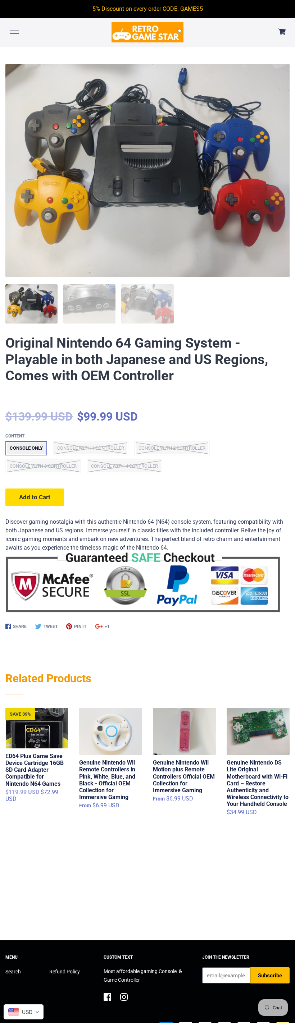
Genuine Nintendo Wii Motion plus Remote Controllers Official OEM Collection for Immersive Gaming (184, 776)
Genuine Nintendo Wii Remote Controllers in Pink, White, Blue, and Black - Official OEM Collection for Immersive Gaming (107, 779)
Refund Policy (64, 971)
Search (13, 971)
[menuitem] (282, 32)
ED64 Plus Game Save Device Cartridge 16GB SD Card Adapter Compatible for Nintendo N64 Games (34, 770)
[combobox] (24, 1011)
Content (14, 436)
